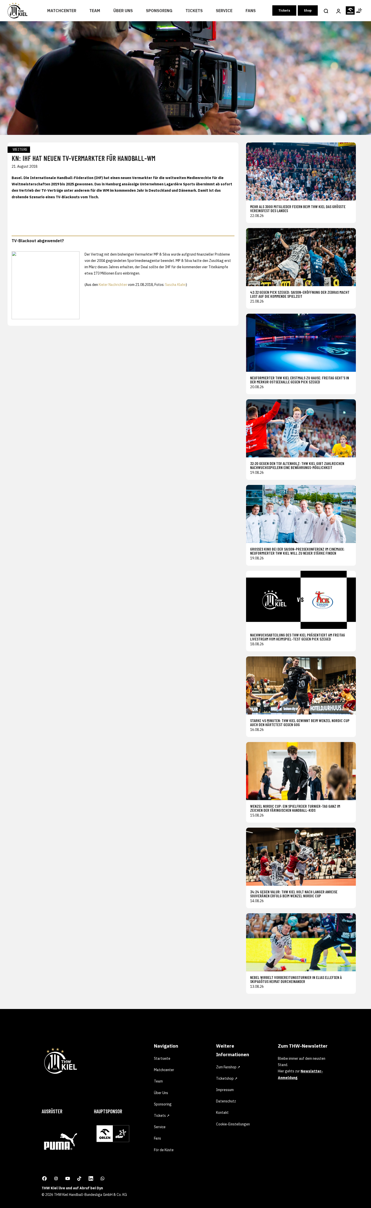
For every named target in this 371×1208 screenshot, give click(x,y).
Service (224, 10)
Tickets (194, 10)
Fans (251, 10)
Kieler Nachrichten (113, 284)
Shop (308, 10)
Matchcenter (61, 10)
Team (94, 10)
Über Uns (123, 10)
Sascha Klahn (175, 284)
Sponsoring (159, 10)
